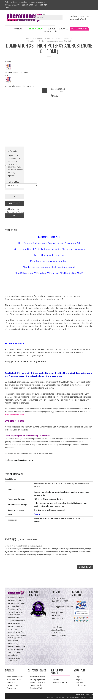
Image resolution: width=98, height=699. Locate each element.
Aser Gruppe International (69, 697)
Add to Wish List (13, 209)
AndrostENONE (40, 483)
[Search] (62, 17)
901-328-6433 (27, 5)
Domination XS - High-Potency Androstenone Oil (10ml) (49, 41)
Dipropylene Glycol (69, 483)
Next (6, 75)
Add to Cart (14, 203)
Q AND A (14, 215)
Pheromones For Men (41, 38)
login (26, 2)
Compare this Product (15, 212)
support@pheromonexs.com (62, 607)
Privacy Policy (89, 695)
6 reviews (67, 92)
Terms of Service (80, 695)
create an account (38, 2)
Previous (8, 61)
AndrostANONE (54, 483)
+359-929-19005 (61, 601)
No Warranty (12, 151)
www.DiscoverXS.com (14, 415)
